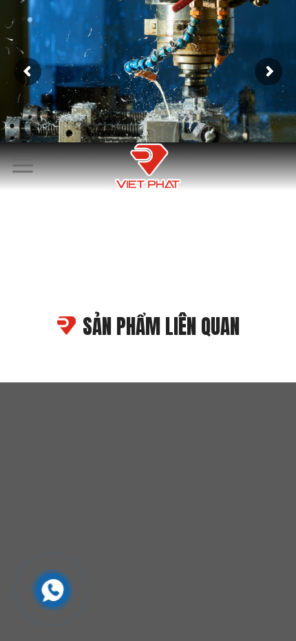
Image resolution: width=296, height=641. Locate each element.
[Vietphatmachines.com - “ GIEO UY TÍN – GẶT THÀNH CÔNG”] (148, 166)
